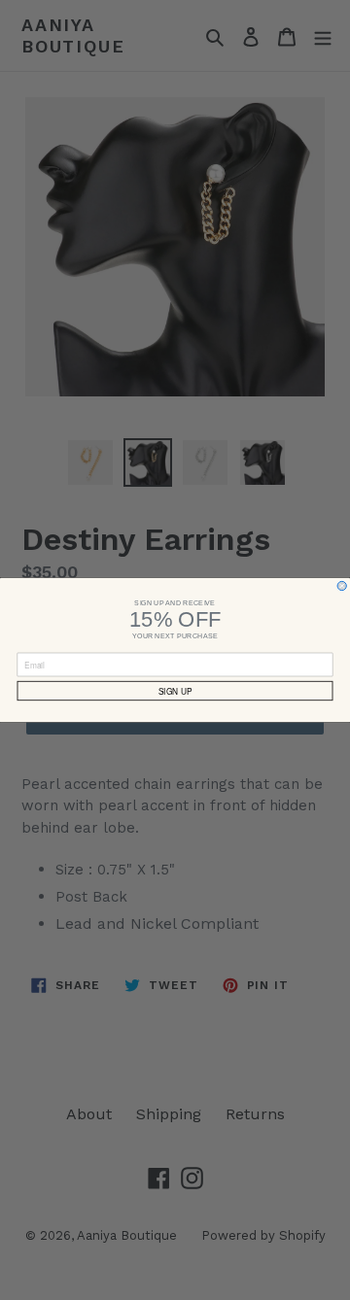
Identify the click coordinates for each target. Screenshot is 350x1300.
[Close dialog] (341, 585)
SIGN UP (175, 691)
